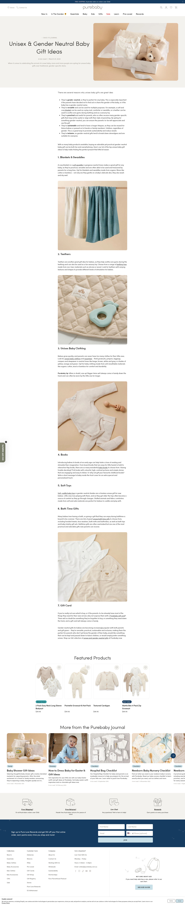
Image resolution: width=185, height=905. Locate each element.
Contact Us (52, 859)
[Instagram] (79, 871)
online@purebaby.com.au (88, 867)
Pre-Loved (127, 14)
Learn (116, 14)
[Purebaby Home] (92, 7)
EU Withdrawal (32, 890)
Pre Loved (30, 867)
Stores (29, 883)
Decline (171, 901)
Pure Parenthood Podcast (57, 879)
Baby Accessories (13, 867)
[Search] (161, 7)
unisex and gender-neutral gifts (96, 638)
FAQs (28, 863)
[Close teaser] (6, 442)
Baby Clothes (11, 863)
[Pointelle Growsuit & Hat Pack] (78, 681)
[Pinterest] (90, 871)
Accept (179, 901)
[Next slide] (173, 755)
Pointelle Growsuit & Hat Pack (78, 705)
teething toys (122, 264)
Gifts (100, 14)
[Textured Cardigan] (106, 681)
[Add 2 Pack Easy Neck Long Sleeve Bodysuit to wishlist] (59, 667)
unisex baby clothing (72, 358)
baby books (103, 467)
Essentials (74, 14)
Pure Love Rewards (33, 887)
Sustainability (53, 871)
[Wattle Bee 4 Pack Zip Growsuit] (135, 681)
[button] (2, 452)
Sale (108, 14)
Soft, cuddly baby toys (66, 493)
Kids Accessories (12, 875)
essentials (88, 358)
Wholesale (52, 867)
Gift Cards (30, 871)
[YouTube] (86, 871)
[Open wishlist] (171, 7)
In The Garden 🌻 (59, 14)
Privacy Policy (6, 903)
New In (44, 14)
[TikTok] (83, 871)
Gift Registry (31, 879)
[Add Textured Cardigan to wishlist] (116, 667)
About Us (51, 855)
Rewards (140, 14)
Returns (29, 859)
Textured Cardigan (101, 705)
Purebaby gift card (117, 616)
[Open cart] (176, 7)
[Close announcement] (183, 1)
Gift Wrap (30, 875)
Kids (93, 14)
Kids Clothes (11, 871)
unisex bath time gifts (101, 519)
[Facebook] (76, 871)
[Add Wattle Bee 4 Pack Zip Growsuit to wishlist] (145, 667)
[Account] (166, 7)
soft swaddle (78, 165)
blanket (68, 110)
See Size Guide (144, 887)
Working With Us (54, 863)
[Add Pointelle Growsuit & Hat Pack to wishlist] (87, 667)
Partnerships (52, 875)
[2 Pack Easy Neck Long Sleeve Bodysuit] (49, 681)
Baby (85, 14)
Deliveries (30, 855)
